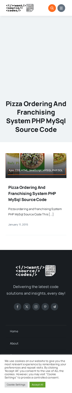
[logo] (20, 5)
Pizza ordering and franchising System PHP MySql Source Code (32, 193)
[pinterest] (45, 306)
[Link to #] (52, 8)
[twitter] (26, 306)
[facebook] (17, 306)
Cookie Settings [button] (16, 384)
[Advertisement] (36, 53)
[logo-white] (36, 266)
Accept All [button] (37, 384)
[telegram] (54, 306)
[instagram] (36, 306)
